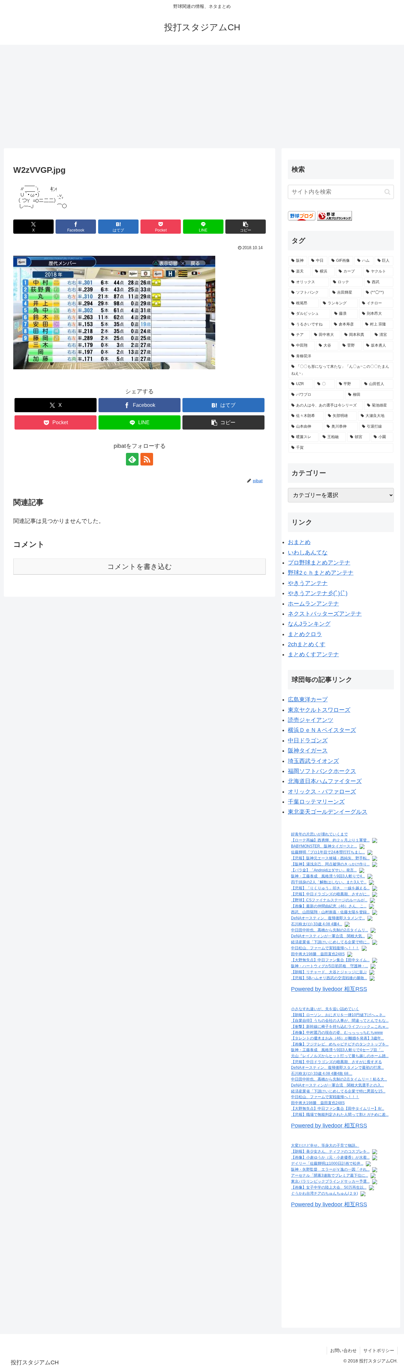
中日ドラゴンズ (308, 740)
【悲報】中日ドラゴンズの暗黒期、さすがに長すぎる (336, 1062)
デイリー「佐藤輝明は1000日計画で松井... (327, 1163)
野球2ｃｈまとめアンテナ (321, 573)
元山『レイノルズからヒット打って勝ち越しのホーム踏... (340, 1056)
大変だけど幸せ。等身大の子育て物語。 (325, 1145)
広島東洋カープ (308, 699)
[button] (245, 227)
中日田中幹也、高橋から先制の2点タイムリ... (329, 930)
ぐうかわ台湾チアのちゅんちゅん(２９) (324, 1193)
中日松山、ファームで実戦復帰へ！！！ (325, 948)
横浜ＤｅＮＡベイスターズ (322, 730)
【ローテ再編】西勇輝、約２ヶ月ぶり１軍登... (330, 840)
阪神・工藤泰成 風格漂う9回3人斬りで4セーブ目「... (337, 1050)
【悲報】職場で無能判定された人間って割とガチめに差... (340, 1114)
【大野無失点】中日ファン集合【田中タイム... (330, 960)
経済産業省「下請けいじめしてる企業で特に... (330, 942)
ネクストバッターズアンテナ (325, 614)
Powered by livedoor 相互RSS (329, 989)
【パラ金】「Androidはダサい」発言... (324, 870)
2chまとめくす (306, 644)
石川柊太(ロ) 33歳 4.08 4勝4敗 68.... (321, 1073)
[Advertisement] (202, 96)
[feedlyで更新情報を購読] (132, 459)
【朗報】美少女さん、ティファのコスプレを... (330, 1151)
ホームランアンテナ (313, 603)
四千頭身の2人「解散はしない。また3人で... (328, 882)
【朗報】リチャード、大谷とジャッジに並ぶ (329, 972)
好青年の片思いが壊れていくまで (319, 834)
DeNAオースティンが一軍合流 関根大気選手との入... (337, 1085)
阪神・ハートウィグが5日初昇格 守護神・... (329, 966)
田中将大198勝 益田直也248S (318, 954)
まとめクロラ (305, 634)
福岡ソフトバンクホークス (322, 771)
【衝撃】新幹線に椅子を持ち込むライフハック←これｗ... (340, 1026)
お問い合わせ (343, 1350)
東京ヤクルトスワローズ (319, 710)
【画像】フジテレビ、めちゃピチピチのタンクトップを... (340, 1044)
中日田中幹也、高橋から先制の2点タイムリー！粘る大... (339, 1079)
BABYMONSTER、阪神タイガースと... (324, 846)
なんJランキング (309, 624)
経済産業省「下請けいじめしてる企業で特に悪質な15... (338, 1091)
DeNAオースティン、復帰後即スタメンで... (328, 918)
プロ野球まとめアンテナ (319, 562)
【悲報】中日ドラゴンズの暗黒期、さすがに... (330, 894)
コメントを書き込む (139, 567)
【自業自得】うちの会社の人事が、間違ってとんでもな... (340, 1020)
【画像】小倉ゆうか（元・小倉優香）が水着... (330, 1157)
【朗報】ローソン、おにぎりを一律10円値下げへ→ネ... (338, 1015)
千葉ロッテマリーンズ (316, 802)
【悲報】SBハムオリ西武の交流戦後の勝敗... (329, 978)
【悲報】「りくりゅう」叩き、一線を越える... (330, 888)
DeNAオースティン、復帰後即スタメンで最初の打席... (337, 1067)
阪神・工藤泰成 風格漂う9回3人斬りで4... (328, 876)
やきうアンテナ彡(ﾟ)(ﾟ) (318, 593)
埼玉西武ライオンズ (313, 761)
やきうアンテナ (308, 583)
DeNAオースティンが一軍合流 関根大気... (328, 936)
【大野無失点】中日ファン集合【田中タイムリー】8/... (337, 1108)
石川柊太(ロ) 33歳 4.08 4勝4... (316, 924)
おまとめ (299, 542)
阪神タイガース (308, 750)
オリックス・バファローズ (322, 791)
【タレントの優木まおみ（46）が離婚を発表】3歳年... (337, 1038)
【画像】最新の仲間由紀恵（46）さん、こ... (328, 906)
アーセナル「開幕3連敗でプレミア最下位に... (329, 1175)
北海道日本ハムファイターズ (325, 781)
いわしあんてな (308, 552)
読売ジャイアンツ (310, 720)
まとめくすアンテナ (313, 654)
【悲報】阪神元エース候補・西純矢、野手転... (330, 858)
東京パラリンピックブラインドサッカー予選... (330, 1181)
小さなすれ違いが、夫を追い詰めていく (325, 1009)
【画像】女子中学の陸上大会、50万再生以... (328, 1187)
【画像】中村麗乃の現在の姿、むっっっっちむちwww (337, 1032)
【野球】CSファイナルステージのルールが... (329, 900)
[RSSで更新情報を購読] (146, 459)
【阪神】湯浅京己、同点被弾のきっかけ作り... (330, 864)
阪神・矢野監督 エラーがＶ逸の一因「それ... (330, 1169)
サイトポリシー (378, 1350)
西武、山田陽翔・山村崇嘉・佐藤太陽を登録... (330, 912)
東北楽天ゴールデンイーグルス (327, 812)
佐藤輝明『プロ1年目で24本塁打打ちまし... (328, 852)
